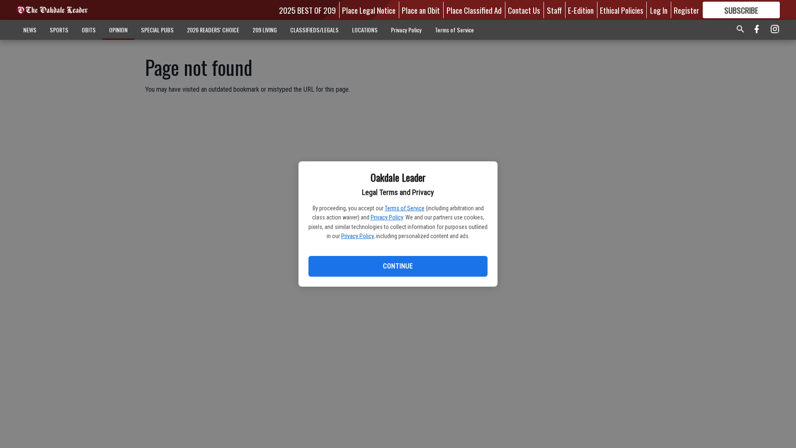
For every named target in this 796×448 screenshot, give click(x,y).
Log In (658, 10)
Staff (554, 10)
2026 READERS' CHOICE (213, 29)
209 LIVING (264, 29)
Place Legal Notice (369, 10)
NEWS (29, 29)
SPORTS (59, 29)
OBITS (89, 29)
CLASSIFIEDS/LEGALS (314, 29)
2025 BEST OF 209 (307, 10)
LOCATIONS (365, 29)
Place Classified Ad (474, 10)
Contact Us (524, 10)
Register (686, 10)
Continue (398, 266)
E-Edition (581, 10)
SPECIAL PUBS (157, 29)
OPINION (118, 29)
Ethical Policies (621, 10)
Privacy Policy (387, 217)
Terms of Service (405, 208)
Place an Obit (421, 10)
